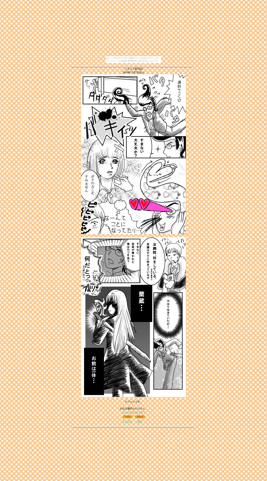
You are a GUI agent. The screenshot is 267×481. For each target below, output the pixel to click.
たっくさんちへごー (133, 411)
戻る (139, 421)
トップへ (127, 421)
